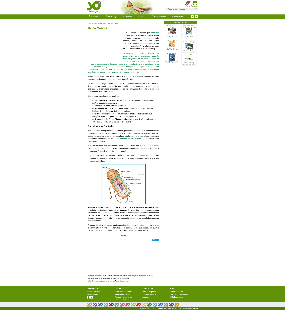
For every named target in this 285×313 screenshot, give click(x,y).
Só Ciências (95, 17)
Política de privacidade (151, 292)
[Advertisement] (276, 156)
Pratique (143, 17)
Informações (178, 17)
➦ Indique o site (176, 292)
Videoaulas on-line (122, 294)
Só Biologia (112, 17)
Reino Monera (113, 23)
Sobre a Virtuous (93, 292)
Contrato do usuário (150, 294)
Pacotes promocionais (123, 297)
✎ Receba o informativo (179, 294)
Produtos (128, 17)
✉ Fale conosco (176, 297)
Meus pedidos (120, 300)
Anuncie (145, 297)
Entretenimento (160, 17)
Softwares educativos (123, 292)
